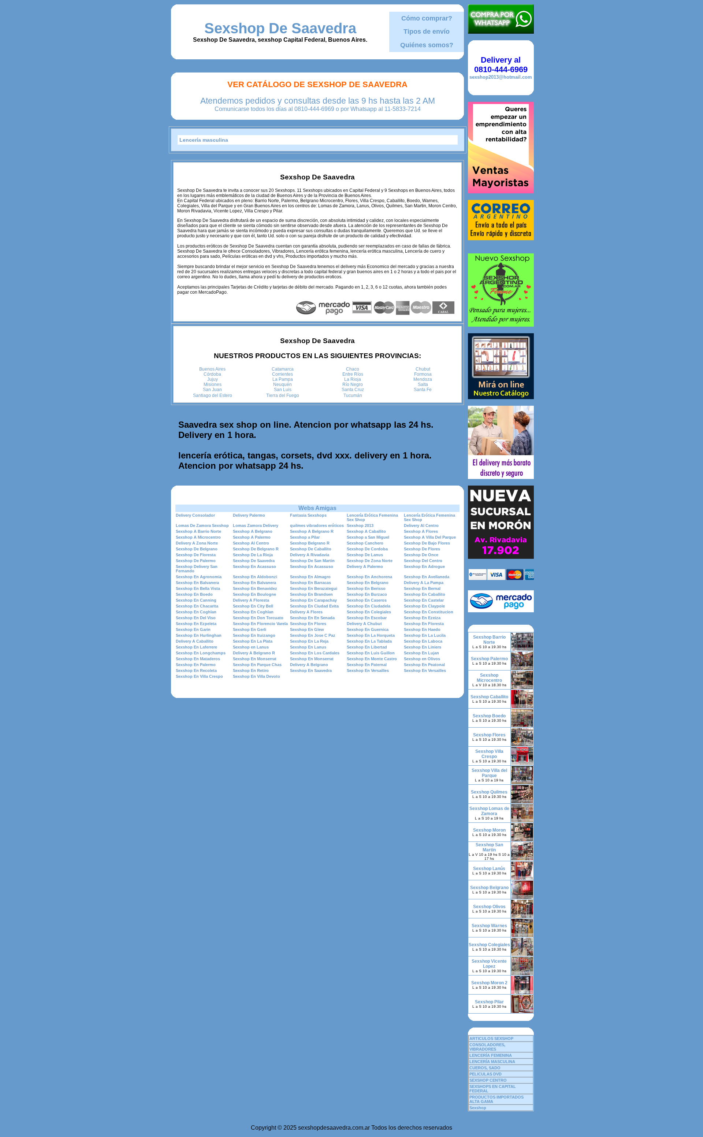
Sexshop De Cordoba (367, 549)
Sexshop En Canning (196, 600)
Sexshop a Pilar (305, 537)
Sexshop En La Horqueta (371, 635)
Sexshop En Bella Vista (198, 588)
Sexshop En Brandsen (311, 594)
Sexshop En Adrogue (424, 566)
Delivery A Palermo (365, 566)
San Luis (282, 389)
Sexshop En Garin (193, 629)
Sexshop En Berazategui (313, 588)
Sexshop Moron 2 (489, 982)
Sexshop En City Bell (253, 606)
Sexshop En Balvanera (197, 582)
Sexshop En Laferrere (196, 647)
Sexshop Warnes (489, 925)
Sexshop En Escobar (367, 618)
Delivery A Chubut (364, 623)
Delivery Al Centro (421, 525)
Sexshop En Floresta (424, 623)
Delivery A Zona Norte (197, 543)
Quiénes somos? (426, 45)
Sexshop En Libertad (367, 647)
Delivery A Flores (306, 612)
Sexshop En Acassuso (254, 566)
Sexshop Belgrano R (310, 543)
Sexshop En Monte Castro (372, 659)
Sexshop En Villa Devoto (256, 676)
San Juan (212, 389)
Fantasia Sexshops (308, 515)
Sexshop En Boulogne (254, 594)
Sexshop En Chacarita (197, 606)
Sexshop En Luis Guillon (371, 653)
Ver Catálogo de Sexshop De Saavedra (317, 84)
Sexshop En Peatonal (424, 664)
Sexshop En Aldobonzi (255, 577)
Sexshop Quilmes (489, 792)
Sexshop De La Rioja (253, 555)
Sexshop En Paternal (367, 664)
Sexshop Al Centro (251, 543)
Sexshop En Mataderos (198, 659)
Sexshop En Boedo (194, 594)
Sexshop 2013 (360, 525)
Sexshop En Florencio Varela (260, 623)
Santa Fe (423, 389)
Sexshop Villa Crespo (489, 754)
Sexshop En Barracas (310, 582)
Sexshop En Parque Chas (257, 664)
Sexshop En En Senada (312, 618)
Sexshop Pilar (489, 1001)
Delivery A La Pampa (423, 582)
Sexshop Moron (489, 830)
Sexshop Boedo (489, 715)
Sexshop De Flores (422, 549)
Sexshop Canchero (365, 543)
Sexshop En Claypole (424, 606)
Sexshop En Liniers (422, 647)
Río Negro (352, 384)
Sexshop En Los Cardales (314, 653)
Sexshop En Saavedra (311, 670)
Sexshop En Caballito (424, 594)
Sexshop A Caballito (366, 531)
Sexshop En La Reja (309, 641)
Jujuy (212, 379)
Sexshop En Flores (308, 623)
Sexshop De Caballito (310, 549)
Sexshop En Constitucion (428, 612)
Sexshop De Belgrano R (256, 549)
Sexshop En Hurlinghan (199, 635)
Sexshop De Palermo (196, 560)
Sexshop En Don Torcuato (258, 618)
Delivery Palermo (249, 515)
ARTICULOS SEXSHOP (491, 1038)
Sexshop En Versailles (368, 670)
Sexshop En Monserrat (254, 659)
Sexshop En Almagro (310, 577)
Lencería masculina (203, 140)
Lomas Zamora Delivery (255, 525)
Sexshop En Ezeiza (422, 618)
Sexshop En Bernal (422, 588)
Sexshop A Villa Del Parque (430, 537)
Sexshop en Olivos (422, 659)
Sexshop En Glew (307, 629)
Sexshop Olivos (489, 906)
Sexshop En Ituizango (254, 635)
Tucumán (352, 395)
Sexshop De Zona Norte (370, 560)
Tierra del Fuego (282, 395)
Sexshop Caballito (489, 696)
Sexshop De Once (421, 555)
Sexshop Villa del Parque (489, 773)
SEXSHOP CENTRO (488, 1080)
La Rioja (352, 379)
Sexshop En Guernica (367, 629)
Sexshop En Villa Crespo (199, 676)
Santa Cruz (353, 389)
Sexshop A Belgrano (252, 531)
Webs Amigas (317, 508)
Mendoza (422, 379)
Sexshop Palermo (489, 658)
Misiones (213, 384)
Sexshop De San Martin (312, 560)
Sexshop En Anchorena (369, 577)
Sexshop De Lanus (365, 555)
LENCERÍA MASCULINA (492, 1061)
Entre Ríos (352, 374)
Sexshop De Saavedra (280, 28)
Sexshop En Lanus (308, 647)
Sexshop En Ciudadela (368, 606)
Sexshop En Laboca (423, 641)
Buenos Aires (212, 369)
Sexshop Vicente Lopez (489, 964)
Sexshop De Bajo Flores (427, 543)
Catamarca (283, 369)
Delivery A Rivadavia (309, 555)
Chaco (352, 369)
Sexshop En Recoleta (196, 670)
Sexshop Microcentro (489, 678)
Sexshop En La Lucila (425, 635)
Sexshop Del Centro (423, 560)
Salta (423, 384)
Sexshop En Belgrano (367, 582)
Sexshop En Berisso (366, 588)
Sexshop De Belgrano (196, 549)
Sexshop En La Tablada (369, 641)
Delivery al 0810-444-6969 (501, 64)
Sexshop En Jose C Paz (312, 635)
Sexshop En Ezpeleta (196, 623)
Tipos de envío (426, 31)
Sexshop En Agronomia (199, 577)
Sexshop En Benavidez (255, 588)
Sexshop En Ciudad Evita (314, 606)
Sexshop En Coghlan (196, 612)
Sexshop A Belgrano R (312, 531)
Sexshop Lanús (489, 868)
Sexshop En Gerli (249, 629)
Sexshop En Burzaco (367, 594)
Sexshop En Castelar (424, 600)
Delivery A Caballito (194, 641)
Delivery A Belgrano (309, 664)
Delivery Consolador (195, 515)
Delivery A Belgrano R (254, 653)
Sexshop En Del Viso (196, 618)
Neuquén (282, 384)
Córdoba (212, 374)
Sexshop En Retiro (251, 670)
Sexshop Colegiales (489, 944)
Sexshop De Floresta (196, 555)
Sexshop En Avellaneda (426, 577)
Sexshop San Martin (489, 847)
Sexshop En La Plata (252, 641)
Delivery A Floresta (251, 600)
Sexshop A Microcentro (198, 537)
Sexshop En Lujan (421, 653)
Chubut (423, 369)
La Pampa (282, 379)
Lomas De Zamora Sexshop (202, 525)
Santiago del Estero (212, 395)
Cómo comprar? (426, 18)
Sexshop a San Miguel (368, 537)
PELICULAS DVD (485, 1074)
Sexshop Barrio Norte (489, 640)
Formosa (423, 374)
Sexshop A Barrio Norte (198, 531)
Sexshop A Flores (421, 531)
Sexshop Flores (489, 734)
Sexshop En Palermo (196, 664)
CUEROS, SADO (485, 1068)
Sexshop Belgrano (489, 887)
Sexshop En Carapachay (313, 600)
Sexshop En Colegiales (369, 612)
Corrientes (282, 374)
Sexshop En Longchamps (201, 653)
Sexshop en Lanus (251, 647)
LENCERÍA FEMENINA (490, 1055)
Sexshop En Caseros (367, 600)
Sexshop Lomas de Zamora (489, 811)
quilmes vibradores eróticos (317, 525)
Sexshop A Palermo (252, 537)
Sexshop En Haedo (422, 629)
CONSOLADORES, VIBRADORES (487, 1047)
